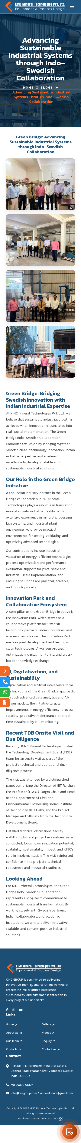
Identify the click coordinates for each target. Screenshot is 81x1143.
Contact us (49, 1049)
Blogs (47, 87)
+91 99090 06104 (22, 1084)
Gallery (46, 1024)
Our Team (12, 1041)
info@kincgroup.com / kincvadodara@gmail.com (42, 1093)
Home (28, 87)
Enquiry (47, 1041)
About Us (12, 1032)
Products (12, 1049)
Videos (46, 1032)
